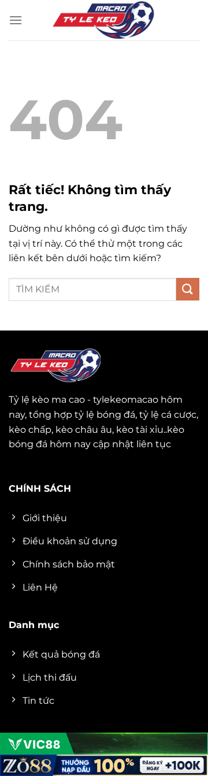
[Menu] (16, 20)
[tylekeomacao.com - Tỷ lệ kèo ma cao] (104, 20)
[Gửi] (187, 289)
